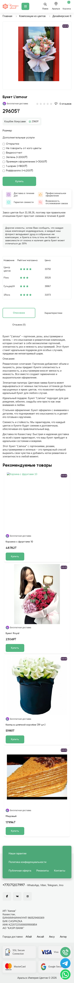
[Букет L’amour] (38, 54)
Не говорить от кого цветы (23, 148)
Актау (63, 936)
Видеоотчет (14, 152)
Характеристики (53, 313)
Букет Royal (12, 633)
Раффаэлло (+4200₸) (19, 170)
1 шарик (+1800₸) (16, 166)
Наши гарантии (17, 853)
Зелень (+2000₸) (16, 157)
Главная (7, 16)
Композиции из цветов (32, 16)
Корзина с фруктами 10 (19, 542)
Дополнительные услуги (19, 137)
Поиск (45, 9)
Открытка (12, 144)
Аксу (52, 936)
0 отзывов (65, 103)
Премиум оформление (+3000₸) (26, 161)
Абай (29, 936)
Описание (19, 313)
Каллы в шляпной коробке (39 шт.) (25, 725)
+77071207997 (14, 885)
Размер (7, 130)
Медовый (11, 816)
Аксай (40, 936)
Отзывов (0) (19, 324)
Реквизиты (42, 870)
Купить (19, 181)
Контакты (59, 870)
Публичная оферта (20, 870)
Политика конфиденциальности (27, 862)
